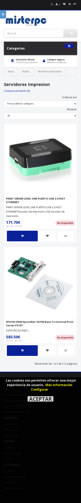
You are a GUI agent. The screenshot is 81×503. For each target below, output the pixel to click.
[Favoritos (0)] (64, 4)
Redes (25, 71)
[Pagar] (74, 4)
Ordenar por (69, 97)
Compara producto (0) (17, 90)
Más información (58, 385)
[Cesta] (69, 4)
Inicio (11, 71)
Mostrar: (72, 109)
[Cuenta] (58, 4)
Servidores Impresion (50, 71)
